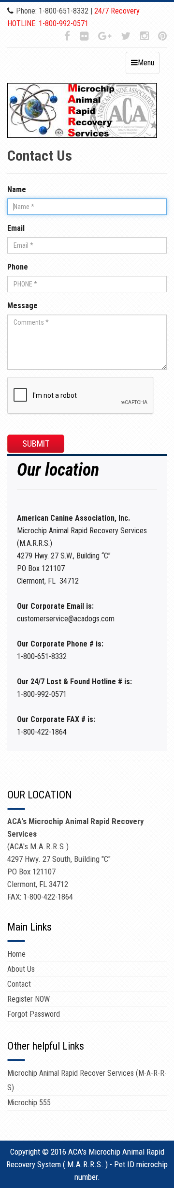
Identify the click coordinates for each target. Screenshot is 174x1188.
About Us (21, 969)
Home (16, 954)
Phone (17, 266)
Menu (146, 62)
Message (22, 305)
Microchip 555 (29, 1102)
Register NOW (28, 999)
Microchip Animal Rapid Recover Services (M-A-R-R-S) (87, 1080)
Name (18, 189)
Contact (19, 984)
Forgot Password (33, 1014)
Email (19, 228)
